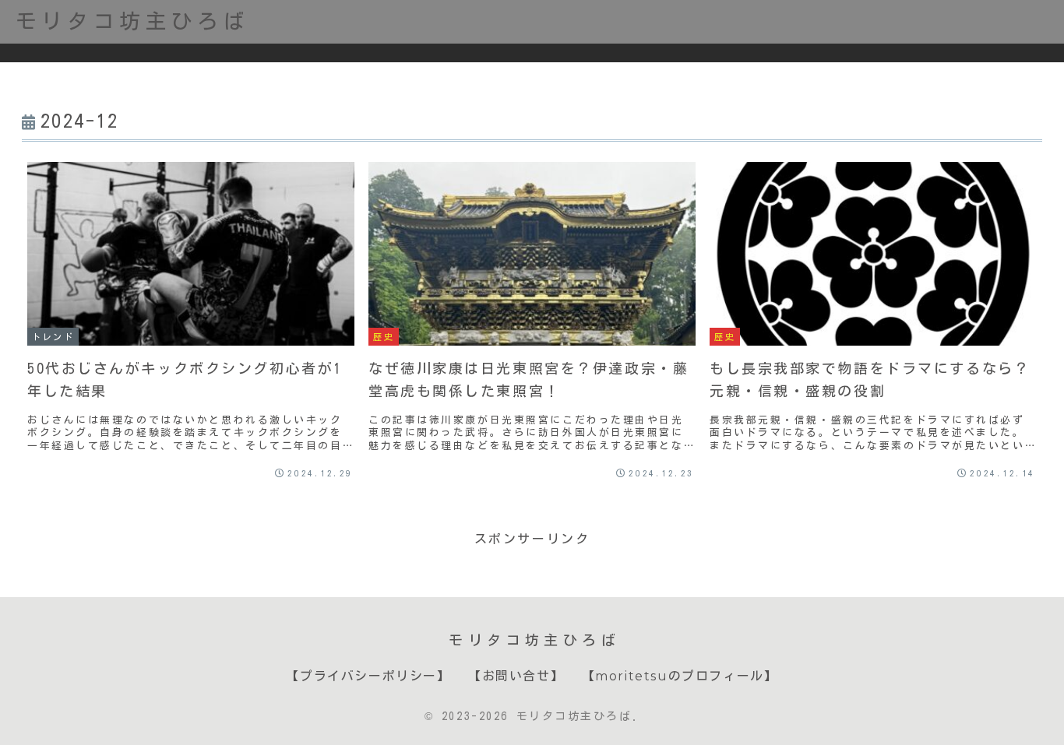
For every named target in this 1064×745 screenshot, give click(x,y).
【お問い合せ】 (516, 676)
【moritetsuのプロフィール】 (680, 676)
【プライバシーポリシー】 (368, 676)
